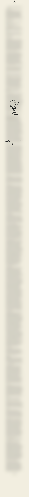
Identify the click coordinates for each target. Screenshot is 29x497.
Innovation (14, 104)
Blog (14, 112)
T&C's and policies (13, 144)
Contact (14, 114)
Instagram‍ (13, 140)
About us (14, 108)
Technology (14, 102)
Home (14, 100)
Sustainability (14, 106)
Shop (14, 110)
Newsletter (13, 142)
